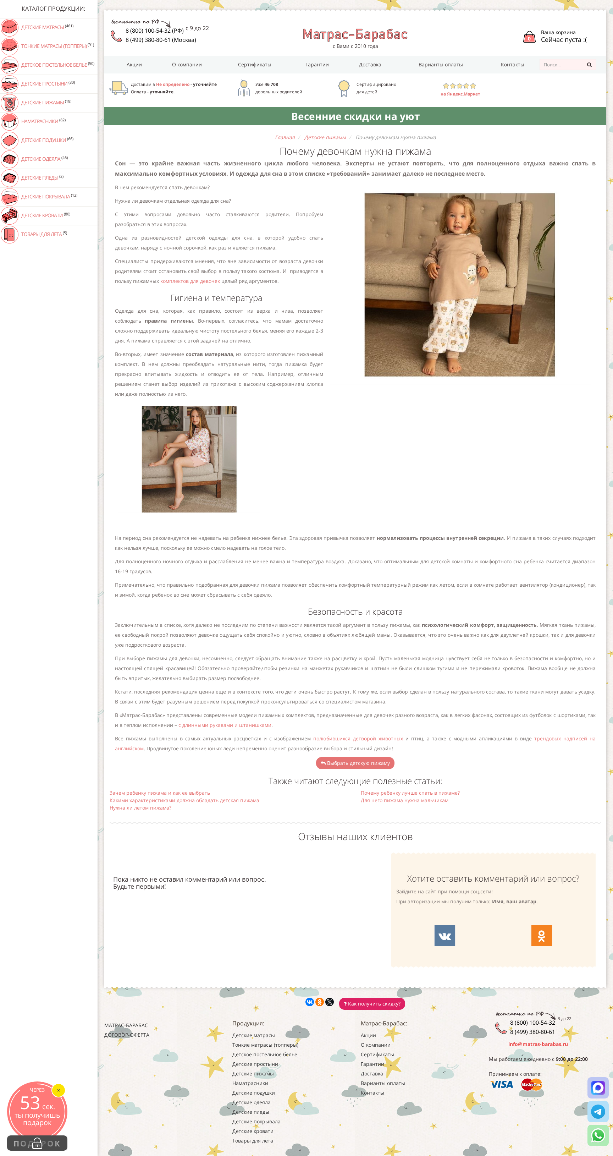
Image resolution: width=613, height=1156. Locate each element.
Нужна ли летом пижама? (140, 807)
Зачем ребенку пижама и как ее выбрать (160, 792)
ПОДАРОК (37, 1143)
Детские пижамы (45, 102)
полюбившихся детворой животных (357, 738)
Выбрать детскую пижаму (358, 763)
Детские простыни (47, 83)
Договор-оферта (126, 1034)
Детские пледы (41, 177)
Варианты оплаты (441, 64)
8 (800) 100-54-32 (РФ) (155, 30)
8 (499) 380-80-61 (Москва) (161, 40)
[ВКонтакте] (309, 1002)
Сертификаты (254, 64)
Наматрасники (43, 121)
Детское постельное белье (57, 64)
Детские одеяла (44, 158)
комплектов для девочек (190, 281)
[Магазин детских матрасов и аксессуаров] (355, 34)
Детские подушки (46, 139)
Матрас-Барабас (126, 1025)
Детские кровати (45, 215)
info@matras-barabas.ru (538, 1044)
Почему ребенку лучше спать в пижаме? (410, 792)
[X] (329, 1002)
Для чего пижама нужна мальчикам (404, 800)
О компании (187, 64)
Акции (134, 64)
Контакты (512, 64)
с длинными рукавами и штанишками (224, 725)
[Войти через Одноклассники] (541, 935)
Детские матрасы (46, 27)
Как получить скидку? (374, 1003)
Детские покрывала (48, 196)
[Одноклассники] (319, 1002)
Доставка (370, 64)
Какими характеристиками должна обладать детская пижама (184, 800)
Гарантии (317, 64)
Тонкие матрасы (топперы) (57, 45)
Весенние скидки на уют (355, 116)
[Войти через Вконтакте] (444, 935)
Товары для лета (43, 233)
